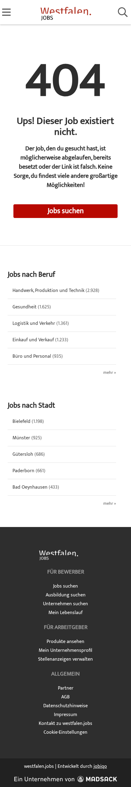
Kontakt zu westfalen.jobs (65, 723)
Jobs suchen (66, 211)
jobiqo (100, 766)
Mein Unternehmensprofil (65, 650)
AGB (65, 697)
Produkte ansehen (65, 642)
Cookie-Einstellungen (65, 732)
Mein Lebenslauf (65, 613)
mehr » (109, 373)
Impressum (65, 715)
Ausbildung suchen (66, 595)
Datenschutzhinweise (65, 706)
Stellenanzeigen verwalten (65, 659)
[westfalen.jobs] (65, 13)
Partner (65, 688)
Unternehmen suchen (65, 604)
